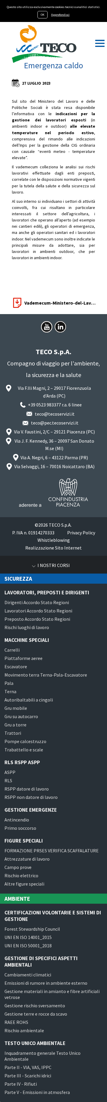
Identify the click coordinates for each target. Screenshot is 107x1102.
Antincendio (16, 820)
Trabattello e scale (23, 750)
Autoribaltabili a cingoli (28, 700)
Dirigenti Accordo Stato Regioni (36, 602)
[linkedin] (60, 327)
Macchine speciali (26, 640)
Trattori (12, 733)
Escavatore (15, 666)
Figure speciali (23, 840)
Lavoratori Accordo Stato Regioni (38, 611)
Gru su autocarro (21, 716)
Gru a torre (15, 725)
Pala (8, 683)
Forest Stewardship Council (32, 929)
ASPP (9, 772)
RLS (8, 780)
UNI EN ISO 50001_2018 (28, 946)
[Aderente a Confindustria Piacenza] (53, 492)
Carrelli (12, 650)
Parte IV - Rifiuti (20, 1084)
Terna (10, 691)
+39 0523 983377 (44, 405)
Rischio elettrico (21, 875)
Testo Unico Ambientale (34, 1043)
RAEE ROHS (16, 1022)
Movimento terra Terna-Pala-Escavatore (45, 675)
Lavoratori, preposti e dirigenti (46, 592)
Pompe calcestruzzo (25, 741)
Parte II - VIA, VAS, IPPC (27, 1067)
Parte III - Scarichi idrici (27, 1076)
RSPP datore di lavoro (26, 789)
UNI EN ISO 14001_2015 (28, 937)
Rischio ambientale (24, 1030)
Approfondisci (60, 15)
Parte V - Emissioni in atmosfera (37, 1092)
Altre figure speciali (24, 884)
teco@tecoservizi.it (55, 414)
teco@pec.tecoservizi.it (54, 423)
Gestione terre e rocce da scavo (35, 1014)
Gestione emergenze (30, 810)
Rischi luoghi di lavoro (26, 627)
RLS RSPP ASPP (22, 762)
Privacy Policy (81, 533)
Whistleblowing (53, 540)
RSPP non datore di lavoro (31, 797)
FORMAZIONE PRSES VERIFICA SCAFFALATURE (51, 851)
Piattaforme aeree (23, 658)
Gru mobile (15, 708)
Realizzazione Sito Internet (53, 548)
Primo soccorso (20, 828)
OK (42, 15)
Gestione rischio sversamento (34, 1005)
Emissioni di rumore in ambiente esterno (45, 983)
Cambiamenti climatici (27, 975)
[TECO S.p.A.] (44, 44)
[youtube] (47, 327)
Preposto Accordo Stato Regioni (37, 619)
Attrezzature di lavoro (27, 859)
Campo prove (18, 867)
